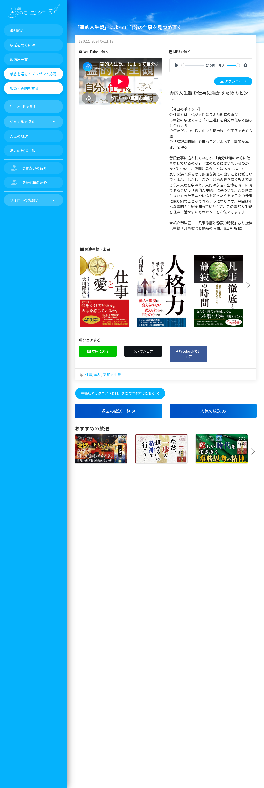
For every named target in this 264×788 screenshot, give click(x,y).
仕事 (88, 374)
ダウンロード (235, 81)
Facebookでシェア (189, 354)
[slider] (193, 65)
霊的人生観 (112, 374)
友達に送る (99, 351)
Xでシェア (145, 351)
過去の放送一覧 (116, 411)
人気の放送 (211, 411)
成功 (97, 374)
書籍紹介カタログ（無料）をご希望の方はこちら (118, 393)
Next (250, 285)
